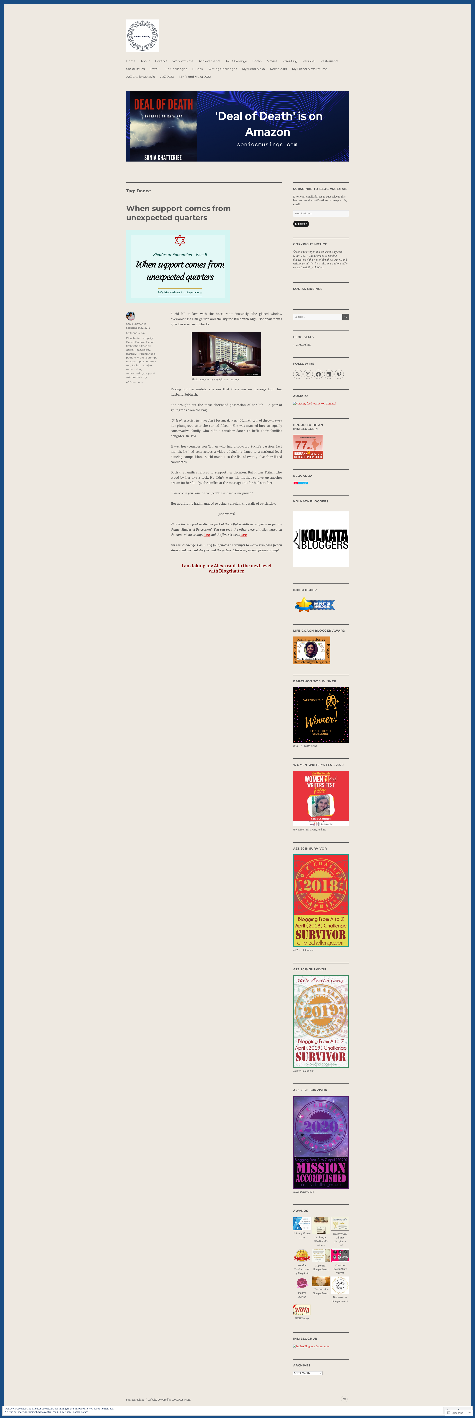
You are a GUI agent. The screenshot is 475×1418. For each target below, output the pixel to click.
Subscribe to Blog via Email (320, 189)
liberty (146, 349)
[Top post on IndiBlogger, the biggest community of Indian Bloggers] (321, 605)
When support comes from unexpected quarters (178, 213)
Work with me (183, 61)
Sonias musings (307, 289)
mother (130, 353)
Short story (149, 361)
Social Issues (135, 69)
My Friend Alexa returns (309, 69)
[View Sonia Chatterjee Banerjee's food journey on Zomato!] (321, 404)
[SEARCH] (345, 317)
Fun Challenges (175, 69)
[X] (297, 374)
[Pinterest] (339, 374)
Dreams (140, 341)
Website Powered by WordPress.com (169, 1399)
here (207, 535)
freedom (146, 345)
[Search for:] (317, 316)
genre (129, 349)
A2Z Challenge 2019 (140, 76)
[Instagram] (308, 374)
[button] (302, 1229)
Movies (272, 61)
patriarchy (132, 357)
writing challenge (137, 377)
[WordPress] (344, 1399)
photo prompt (148, 357)
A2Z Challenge (236, 61)
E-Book (197, 69)
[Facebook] (318, 374)
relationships (134, 361)
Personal (308, 61)
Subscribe (301, 224)
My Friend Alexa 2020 (195, 76)
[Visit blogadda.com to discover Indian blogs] (321, 483)
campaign (148, 338)
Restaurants (329, 61)
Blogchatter (133, 338)
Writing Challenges (222, 69)
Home (130, 61)
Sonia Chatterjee (136, 323)
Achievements (209, 61)
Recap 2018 (278, 69)
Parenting (289, 61)
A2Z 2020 (167, 76)
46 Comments (134, 382)
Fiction (150, 341)
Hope (138, 349)
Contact (161, 61)
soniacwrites (133, 369)
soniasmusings (135, 373)
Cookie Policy (80, 1412)
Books (257, 61)
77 (301, 445)
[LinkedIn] (328, 374)
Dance (130, 341)
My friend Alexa (253, 69)
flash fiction (133, 345)
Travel (154, 69)
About (145, 61)
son (128, 365)
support (150, 373)
